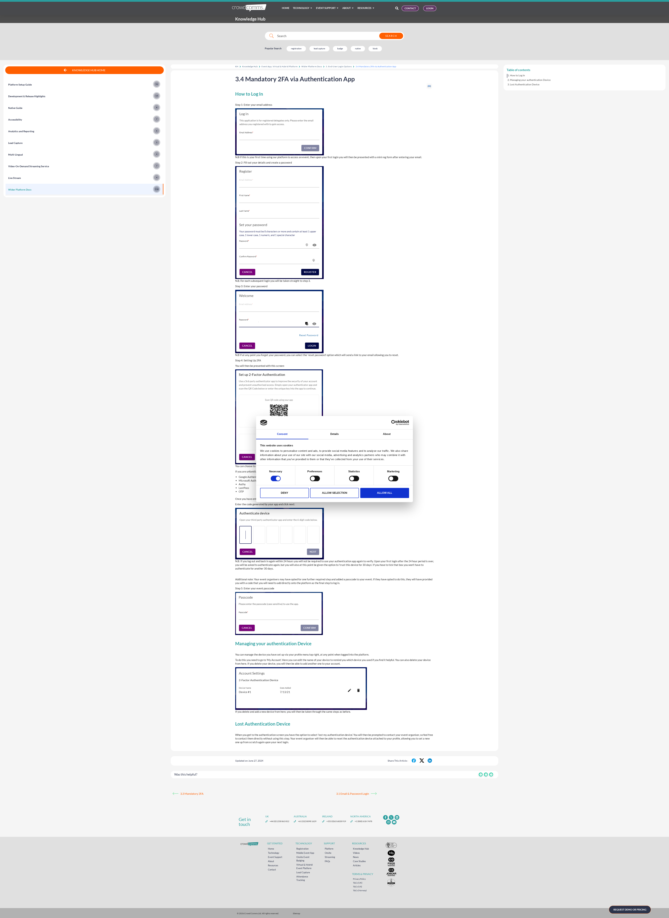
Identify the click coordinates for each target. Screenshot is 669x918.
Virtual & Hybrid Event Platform (304, 866)
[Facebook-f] (385, 817)
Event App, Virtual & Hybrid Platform (280, 66)
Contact (272, 869)
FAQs (327, 861)
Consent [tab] (282, 434)
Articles (357, 865)
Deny (284, 492)
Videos (356, 852)
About (271, 861)
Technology (273, 852)
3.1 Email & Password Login (352, 793)
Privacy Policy (359, 879)
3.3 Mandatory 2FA (191, 793)
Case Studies (359, 861)
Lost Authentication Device (524, 84)
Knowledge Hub (250, 66)
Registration (302, 848)
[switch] (315, 478)
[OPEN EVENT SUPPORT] (337, 8)
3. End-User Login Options (339, 66)
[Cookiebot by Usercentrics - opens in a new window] (394, 422)
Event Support (275, 857)
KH (236, 66)
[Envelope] (394, 822)
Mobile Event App (305, 852)
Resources (273, 865)
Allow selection (334, 492)
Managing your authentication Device (530, 79)
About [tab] (387, 434)
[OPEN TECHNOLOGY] (311, 8)
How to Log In (517, 75)
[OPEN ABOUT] (353, 8)
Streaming (330, 857)
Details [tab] (334, 434)
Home (271, 848)
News (356, 857)
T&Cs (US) (357, 886)
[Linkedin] (397, 817)
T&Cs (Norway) (360, 890)
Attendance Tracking (302, 878)
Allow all (384, 492)
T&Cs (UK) (357, 882)
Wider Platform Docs (311, 66)
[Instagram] (388, 822)
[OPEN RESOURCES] (373, 8)
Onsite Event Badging (302, 859)
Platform (329, 848)
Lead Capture (303, 872)
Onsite (328, 852)
